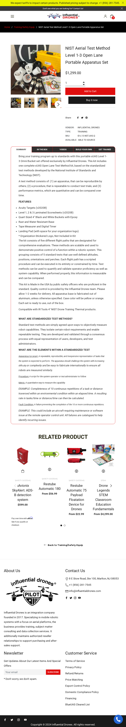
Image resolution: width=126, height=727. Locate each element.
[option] (22, 485)
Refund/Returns (74, 673)
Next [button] (58, 104)
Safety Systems (23, 480)
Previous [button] (15, 485)
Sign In (105, 16)
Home (7, 27)
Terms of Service (75, 660)
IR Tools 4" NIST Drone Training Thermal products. (67, 309)
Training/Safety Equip (24, 27)
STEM (103, 480)
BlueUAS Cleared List (77, 704)
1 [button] (61, 525)
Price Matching (74, 679)
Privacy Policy (73, 667)
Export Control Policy (77, 685)
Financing (70, 698)
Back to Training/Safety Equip (65, 545)
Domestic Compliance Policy (82, 692)
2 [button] (64, 525)
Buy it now (92, 100)
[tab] (21, 149)
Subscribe (53, 672)
